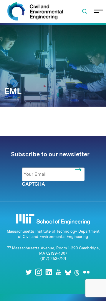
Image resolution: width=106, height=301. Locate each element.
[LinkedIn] (48, 272)
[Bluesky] (68, 272)
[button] (84, 11)
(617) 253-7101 (53, 258)
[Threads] (77, 272)
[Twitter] (28, 272)
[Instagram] (38, 272)
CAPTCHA (33, 184)
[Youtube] (58, 272)
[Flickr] (86, 272)
